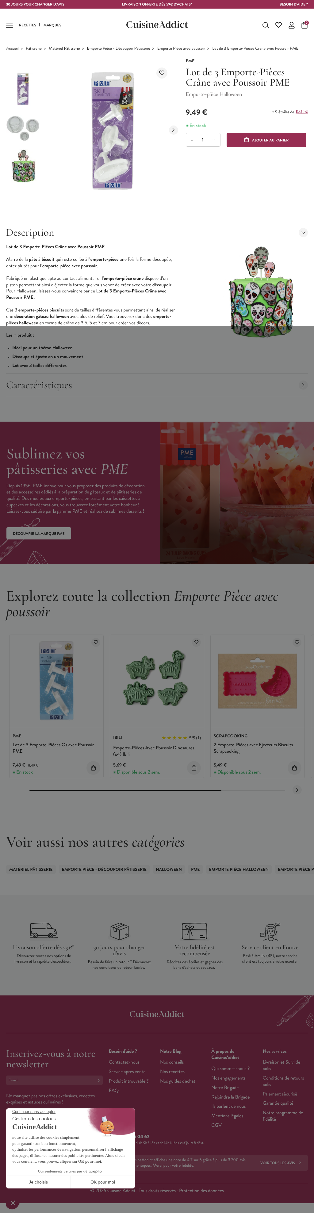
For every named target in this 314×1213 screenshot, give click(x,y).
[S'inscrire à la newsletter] (100, 1080)
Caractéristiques (39, 385)
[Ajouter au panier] (93, 768)
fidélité (302, 112)
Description (30, 232)
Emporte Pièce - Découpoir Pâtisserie (118, 49)
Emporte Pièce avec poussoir (181, 49)
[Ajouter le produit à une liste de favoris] (161, 73)
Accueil (12, 49)
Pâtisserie (34, 49)
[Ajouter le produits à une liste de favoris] (95, 642)
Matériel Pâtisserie (64, 49)
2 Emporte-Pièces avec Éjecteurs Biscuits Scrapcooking (253, 748)
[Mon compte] (291, 25)
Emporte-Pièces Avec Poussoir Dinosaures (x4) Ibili (153, 751)
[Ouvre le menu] (9, 25)
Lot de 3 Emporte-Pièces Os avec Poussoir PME (53, 748)
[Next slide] (173, 130)
